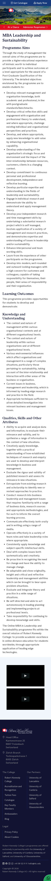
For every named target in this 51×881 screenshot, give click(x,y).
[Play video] (26, 675)
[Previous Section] (4, 27)
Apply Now (41, 3)
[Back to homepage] (25, 11)
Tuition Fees (10, 795)
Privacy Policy (11, 832)
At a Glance (13, 27)
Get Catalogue (20, 3)
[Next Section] (47, 27)
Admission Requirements (35, 27)
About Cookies (12, 837)
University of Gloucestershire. (27, 856)
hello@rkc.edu (34, 863)
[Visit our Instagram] (9, 863)
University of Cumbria (23, 852)
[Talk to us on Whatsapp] (12, 863)
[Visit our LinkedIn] (3, 863)
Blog (7, 819)
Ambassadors (11, 813)
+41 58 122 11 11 (20, 863)
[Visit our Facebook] (6, 863)
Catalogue (9, 800)
